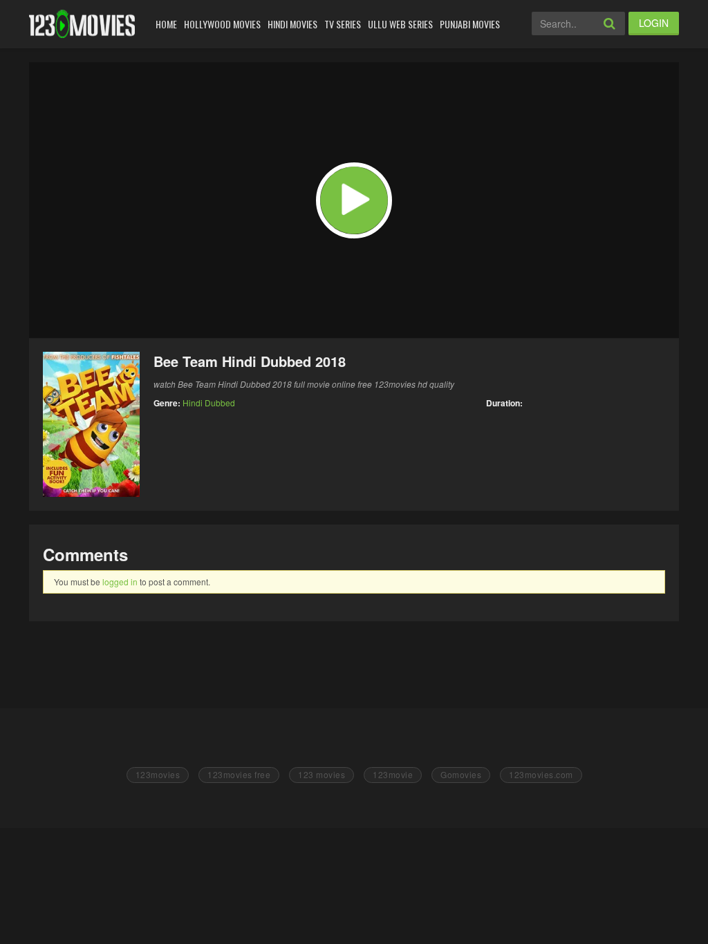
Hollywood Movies (222, 24)
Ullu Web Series (400, 24)
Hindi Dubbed (209, 402)
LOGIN (654, 23)
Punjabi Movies (470, 24)
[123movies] (82, 24)
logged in (120, 581)
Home (166, 24)
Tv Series (342, 24)
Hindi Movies (292, 24)
